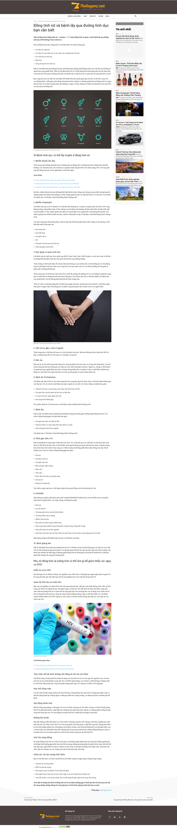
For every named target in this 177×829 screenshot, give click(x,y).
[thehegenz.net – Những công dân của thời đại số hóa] (88, 7)
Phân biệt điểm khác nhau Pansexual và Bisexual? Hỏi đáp (55, 180)
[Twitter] (120, 817)
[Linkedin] (115, 817)
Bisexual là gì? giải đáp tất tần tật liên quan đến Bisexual (54, 669)
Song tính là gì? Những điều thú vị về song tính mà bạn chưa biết (57, 187)
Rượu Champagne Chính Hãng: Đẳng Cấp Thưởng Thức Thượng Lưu (128, 95)
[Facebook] (110, 817)
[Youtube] (124, 817)
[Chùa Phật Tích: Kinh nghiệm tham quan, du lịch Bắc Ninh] (129, 193)
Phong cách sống (74, 16)
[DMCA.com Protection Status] (64, 827)
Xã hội (100, 16)
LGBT (85, 16)
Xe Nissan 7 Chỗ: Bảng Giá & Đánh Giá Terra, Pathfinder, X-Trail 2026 (129, 125)
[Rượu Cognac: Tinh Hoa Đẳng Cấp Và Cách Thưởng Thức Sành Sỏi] (129, 80)
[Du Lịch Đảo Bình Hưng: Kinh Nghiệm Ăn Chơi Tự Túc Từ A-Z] (129, 50)
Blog (107, 16)
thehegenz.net (105, 790)
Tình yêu (93, 16)
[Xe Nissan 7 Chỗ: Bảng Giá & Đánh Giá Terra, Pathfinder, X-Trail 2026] (129, 139)
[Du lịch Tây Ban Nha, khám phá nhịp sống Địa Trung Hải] (129, 166)
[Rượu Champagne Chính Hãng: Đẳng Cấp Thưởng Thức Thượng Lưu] (129, 109)
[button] (135, 16)
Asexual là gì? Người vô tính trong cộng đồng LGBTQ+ (40, 800)
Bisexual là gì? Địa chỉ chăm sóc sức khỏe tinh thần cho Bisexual (57, 184)
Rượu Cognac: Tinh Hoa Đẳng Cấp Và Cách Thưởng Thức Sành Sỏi (129, 65)
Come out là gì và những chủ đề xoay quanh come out (53, 665)
